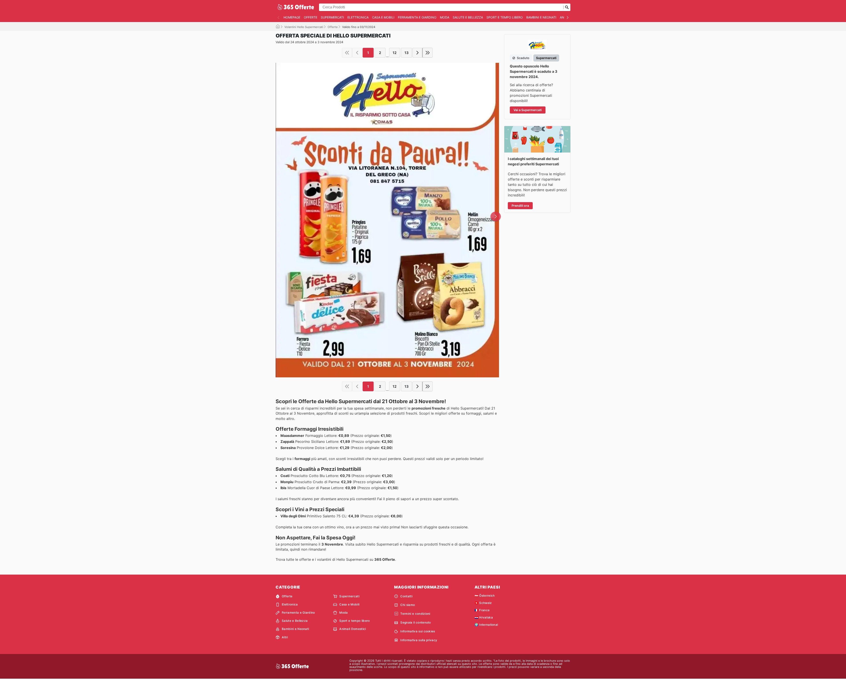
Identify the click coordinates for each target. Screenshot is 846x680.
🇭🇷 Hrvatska (484, 617)
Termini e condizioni (415, 613)
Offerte (310, 17)
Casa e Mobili (383, 17)
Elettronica (358, 17)
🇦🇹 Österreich (485, 595)
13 (406, 52)
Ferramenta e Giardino (417, 17)
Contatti (406, 596)
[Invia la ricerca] (566, 7)
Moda (444, 17)
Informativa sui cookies (417, 631)
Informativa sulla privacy (418, 640)
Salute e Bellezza (468, 17)
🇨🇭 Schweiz (483, 603)
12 (395, 52)
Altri (285, 637)
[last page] (428, 53)
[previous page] (357, 53)
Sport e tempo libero (504, 17)
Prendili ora (520, 205)
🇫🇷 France (482, 610)
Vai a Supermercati (528, 110)
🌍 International (486, 624)
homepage (292, 17)
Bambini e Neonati (541, 17)
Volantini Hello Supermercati (303, 27)
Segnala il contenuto (415, 622)
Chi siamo (407, 605)
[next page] (417, 53)
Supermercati (332, 17)
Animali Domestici (352, 629)
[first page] (347, 53)
